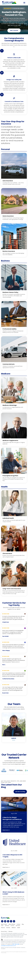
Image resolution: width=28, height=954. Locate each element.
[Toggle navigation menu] (24, 3)
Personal (5, 149)
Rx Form (12, 925)
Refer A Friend (4, 924)
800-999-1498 (16, 944)
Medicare (5, 373)
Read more (6, 830)
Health (4, 486)
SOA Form (7, 925)
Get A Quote (14, 30)
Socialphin (3, 948)
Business (5, 260)
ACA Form (18, 925)
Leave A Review (12, 924)
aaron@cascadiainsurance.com (8, 945)
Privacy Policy (4, 931)
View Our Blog (21, 791)
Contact (18, 924)
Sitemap (10, 931)
